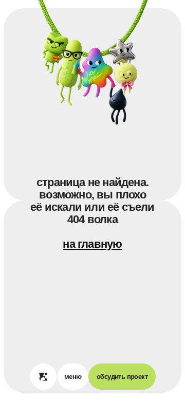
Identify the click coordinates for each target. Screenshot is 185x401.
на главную (92, 244)
